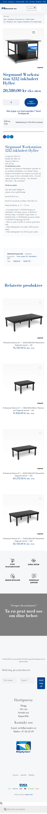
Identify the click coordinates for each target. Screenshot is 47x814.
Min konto (32, 2)
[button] (39, 8)
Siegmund (16, 261)
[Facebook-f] (18, 736)
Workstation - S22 (11, 22)
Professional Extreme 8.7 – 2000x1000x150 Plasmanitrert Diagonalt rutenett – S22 (23, 474)
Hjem (5, 19)
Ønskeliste (38, 2)
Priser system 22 (19, 19)
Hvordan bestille (20, 2)
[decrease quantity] (5, 102)
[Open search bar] (1, 803)
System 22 (26, 261)
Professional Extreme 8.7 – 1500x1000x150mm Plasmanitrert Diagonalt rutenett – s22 (23, 409)
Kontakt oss (11, 2)
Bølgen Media (29, 795)
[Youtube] (28, 736)
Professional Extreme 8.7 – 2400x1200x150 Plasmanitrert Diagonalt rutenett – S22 (23, 539)
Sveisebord (11, 19)
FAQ (27, 2)
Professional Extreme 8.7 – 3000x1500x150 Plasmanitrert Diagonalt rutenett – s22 (23, 343)
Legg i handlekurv (31, 102)
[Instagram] (23, 736)
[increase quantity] (16, 102)
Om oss (5, 2)
